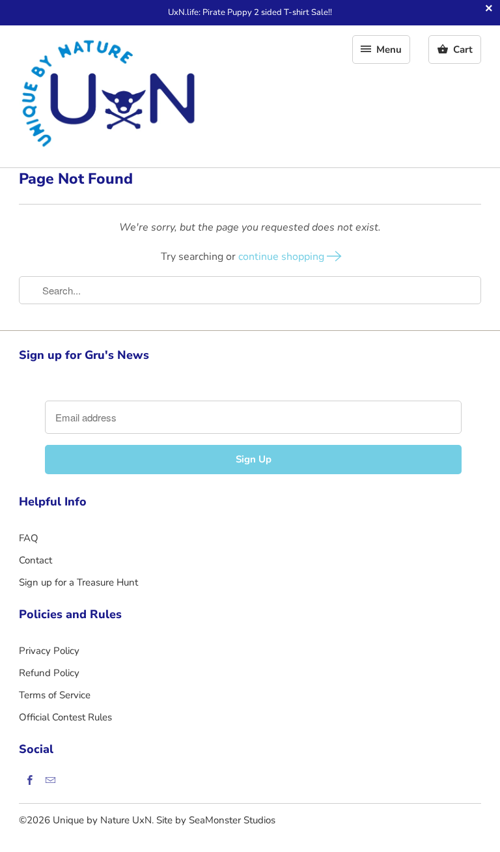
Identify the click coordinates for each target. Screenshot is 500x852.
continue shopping (282, 256)
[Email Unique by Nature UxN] (50, 779)
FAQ (28, 538)
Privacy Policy (49, 650)
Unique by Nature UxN (102, 820)
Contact (35, 560)
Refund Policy (49, 672)
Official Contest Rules (65, 717)
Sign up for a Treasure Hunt (78, 582)
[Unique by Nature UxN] (110, 96)
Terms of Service (54, 695)
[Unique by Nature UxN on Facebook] (29, 779)
